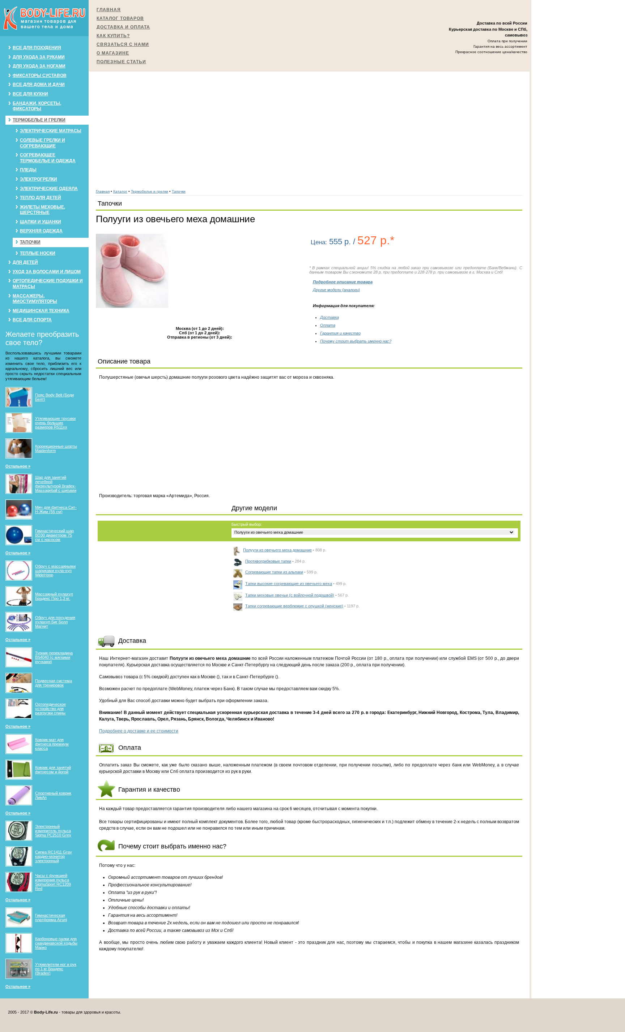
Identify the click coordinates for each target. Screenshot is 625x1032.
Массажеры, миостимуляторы (35, 298)
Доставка (329, 317)
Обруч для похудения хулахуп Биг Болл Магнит (55, 621)
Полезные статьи (121, 61)
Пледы (28, 169)
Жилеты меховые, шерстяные (42, 210)
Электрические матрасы (50, 130)
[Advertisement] (309, 126)
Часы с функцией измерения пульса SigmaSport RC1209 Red (53, 882)
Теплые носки (37, 253)
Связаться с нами (123, 44)
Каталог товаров (120, 18)
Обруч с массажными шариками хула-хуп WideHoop (55, 570)
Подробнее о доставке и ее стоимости (138, 731)
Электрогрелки (38, 179)
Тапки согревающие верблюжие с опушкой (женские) (294, 606)
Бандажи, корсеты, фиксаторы (37, 106)
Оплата (327, 325)
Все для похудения (37, 47)
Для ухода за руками (39, 57)
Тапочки (30, 242)
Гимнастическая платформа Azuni (51, 917)
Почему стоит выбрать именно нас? (355, 341)
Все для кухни (30, 93)
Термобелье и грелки (39, 119)
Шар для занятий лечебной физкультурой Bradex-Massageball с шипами (55, 484)
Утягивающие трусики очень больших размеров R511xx (55, 422)
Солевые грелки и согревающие (42, 143)
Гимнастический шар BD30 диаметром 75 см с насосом (54, 535)
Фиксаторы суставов (40, 75)
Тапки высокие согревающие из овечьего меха (288, 583)
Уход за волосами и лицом (47, 271)
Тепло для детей (40, 197)
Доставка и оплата (123, 27)
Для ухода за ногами (39, 66)
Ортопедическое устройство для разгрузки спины (50, 708)
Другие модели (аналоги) (336, 290)
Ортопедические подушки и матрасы (48, 283)
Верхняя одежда (41, 230)
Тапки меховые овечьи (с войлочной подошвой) (289, 595)
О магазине (113, 53)
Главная (109, 9)
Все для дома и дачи (39, 84)
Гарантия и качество (340, 333)
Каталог (120, 191)
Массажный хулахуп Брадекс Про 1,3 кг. (54, 596)
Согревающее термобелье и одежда (48, 157)
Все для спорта (32, 319)
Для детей (25, 262)
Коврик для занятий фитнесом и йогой (53, 769)
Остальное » (17, 466)
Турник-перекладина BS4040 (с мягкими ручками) (54, 657)
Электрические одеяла (49, 188)
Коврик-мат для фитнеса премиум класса (52, 744)
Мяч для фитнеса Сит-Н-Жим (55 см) (56, 509)
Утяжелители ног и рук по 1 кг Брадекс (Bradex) (55, 968)
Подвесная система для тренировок (53, 683)
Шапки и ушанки (40, 221)
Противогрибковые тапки (268, 561)
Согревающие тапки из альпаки (274, 572)
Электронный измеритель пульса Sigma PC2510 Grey (53, 830)
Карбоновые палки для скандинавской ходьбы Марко (56, 943)
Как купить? (113, 35)
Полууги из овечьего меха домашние (277, 550)
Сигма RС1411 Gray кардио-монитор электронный (53, 856)
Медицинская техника (41, 310)
